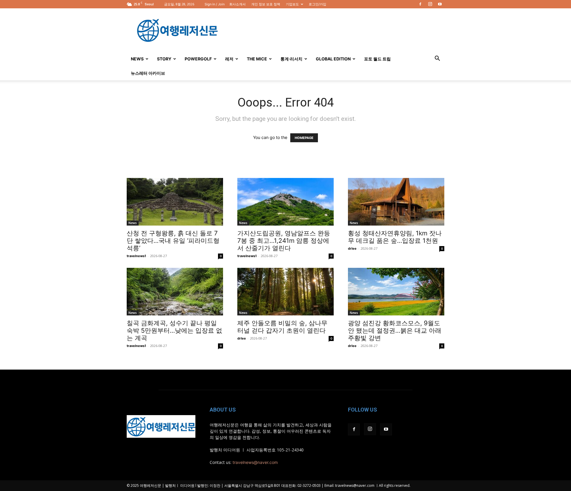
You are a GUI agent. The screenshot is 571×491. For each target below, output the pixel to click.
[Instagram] (430, 4)
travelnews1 (136, 256)
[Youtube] (439, 4)
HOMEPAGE (304, 138)
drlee (352, 248)
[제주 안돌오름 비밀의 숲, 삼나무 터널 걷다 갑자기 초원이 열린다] (285, 291)
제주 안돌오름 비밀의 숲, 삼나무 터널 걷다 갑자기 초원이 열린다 (282, 326)
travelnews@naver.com (255, 462)
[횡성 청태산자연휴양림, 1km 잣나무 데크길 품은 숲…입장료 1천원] (396, 202)
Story (164, 58)
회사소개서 (237, 4)
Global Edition (333, 58)
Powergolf (198, 58)
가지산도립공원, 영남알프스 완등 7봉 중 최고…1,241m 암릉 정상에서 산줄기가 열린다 (283, 240)
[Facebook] (420, 4)
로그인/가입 (317, 4)
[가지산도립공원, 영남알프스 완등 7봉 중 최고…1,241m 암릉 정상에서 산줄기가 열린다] (285, 202)
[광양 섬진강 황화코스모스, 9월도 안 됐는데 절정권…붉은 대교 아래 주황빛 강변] (396, 291)
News (137, 58)
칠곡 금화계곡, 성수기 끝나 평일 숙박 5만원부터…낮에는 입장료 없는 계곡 (174, 330)
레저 (229, 58)
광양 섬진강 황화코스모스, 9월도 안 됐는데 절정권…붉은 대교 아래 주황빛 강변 (394, 330)
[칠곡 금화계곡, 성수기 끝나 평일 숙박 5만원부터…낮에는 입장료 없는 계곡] (175, 291)
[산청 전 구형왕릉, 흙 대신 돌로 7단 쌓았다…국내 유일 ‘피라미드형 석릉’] (175, 202)
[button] (437, 59)
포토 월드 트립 (377, 58)
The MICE (257, 58)
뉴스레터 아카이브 (148, 73)
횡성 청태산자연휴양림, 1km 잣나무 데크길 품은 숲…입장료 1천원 (395, 236)
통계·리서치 (291, 58)
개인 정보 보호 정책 (265, 4)
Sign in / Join (215, 4)
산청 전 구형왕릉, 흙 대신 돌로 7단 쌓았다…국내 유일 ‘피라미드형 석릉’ (173, 240)
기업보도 (292, 4)
